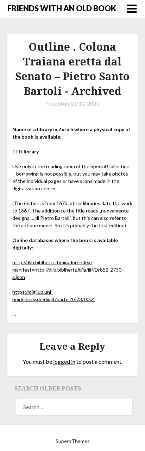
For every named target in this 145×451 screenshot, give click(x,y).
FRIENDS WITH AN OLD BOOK (61, 8)
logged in (64, 361)
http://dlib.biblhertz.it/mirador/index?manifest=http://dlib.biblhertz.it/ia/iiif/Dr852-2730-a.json (67, 269)
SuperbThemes (73, 441)
